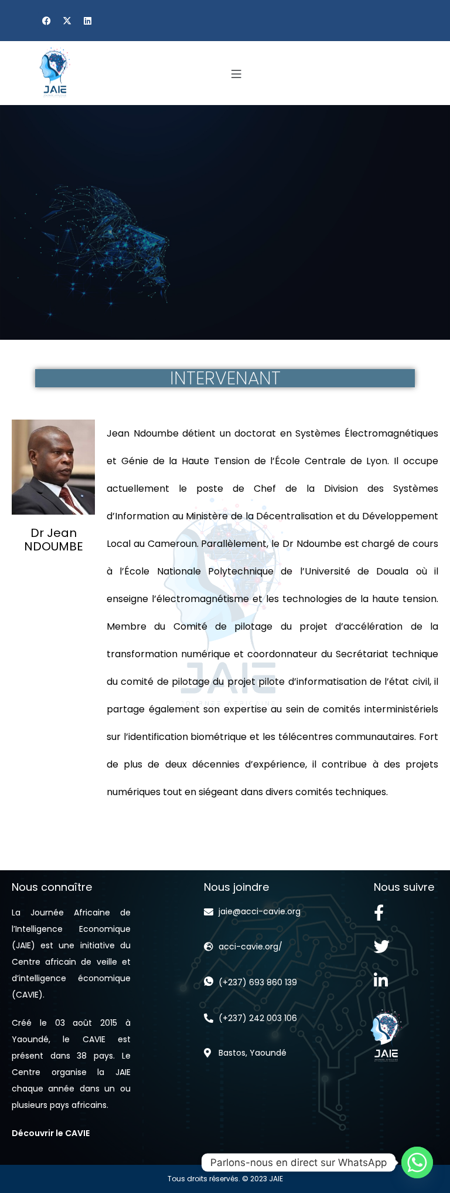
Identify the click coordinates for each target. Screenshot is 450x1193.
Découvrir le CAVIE (51, 1133)
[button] (236, 75)
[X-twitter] (67, 20)
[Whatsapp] (417, 1162)
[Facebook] (47, 20)
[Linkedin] (88, 20)
